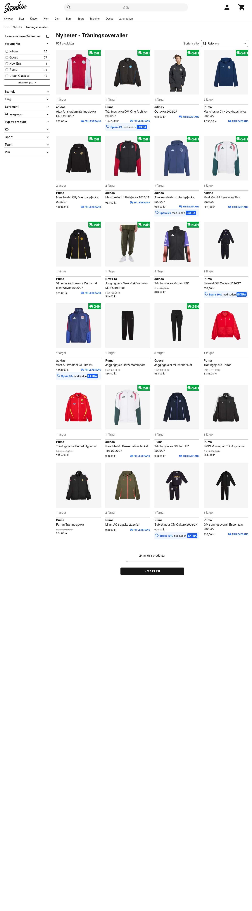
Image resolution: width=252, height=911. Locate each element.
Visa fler (152, 571)
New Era (111, 279)
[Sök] (68, 7)
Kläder (34, 18)
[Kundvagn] (241, 7)
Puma (109, 107)
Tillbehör (95, 18)
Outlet (109, 18)
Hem (6, 27)
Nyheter (8, 18)
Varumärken (126, 18)
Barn (69, 18)
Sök (126, 7)
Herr (46, 18)
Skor (21, 18)
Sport (80, 18)
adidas (60, 107)
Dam (57, 18)
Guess (158, 360)
